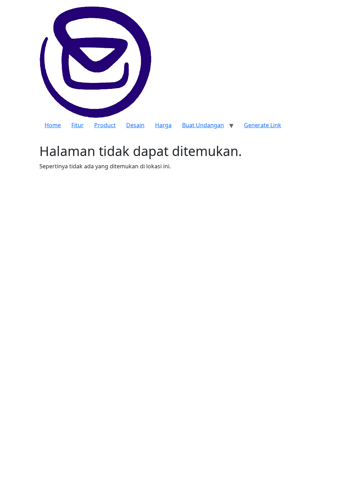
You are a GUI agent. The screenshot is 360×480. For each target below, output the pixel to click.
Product (105, 125)
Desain (135, 125)
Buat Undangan (203, 125)
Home (53, 125)
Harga (163, 125)
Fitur (77, 125)
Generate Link (262, 125)
